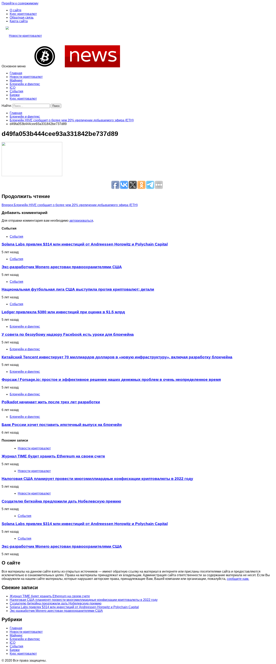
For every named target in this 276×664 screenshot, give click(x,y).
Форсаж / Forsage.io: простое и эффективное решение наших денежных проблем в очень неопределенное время (111, 379)
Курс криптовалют (23, 14)
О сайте (15, 10)
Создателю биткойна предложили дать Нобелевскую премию (61, 501)
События (16, 91)
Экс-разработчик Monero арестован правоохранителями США (62, 267)
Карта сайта (19, 21)
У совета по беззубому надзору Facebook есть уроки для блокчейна (68, 334)
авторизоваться (81, 220)
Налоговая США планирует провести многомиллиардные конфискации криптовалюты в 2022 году (97, 479)
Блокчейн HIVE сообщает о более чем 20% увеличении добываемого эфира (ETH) (70, 205)
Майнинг (16, 80)
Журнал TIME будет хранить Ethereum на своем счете (53, 456)
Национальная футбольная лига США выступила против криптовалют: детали (78, 289)
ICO (12, 87)
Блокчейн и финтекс (25, 84)
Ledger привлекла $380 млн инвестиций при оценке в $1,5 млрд (63, 312)
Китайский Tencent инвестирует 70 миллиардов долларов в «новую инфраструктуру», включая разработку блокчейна (117, 357)
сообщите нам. (238, 578)
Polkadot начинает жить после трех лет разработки (51, 402)
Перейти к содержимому (20, 3)
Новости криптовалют (26, 76)
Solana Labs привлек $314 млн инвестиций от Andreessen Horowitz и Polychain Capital (85, 244)
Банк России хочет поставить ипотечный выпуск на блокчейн (62, 425)
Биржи (15, 95)
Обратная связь (22, 17)
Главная (16, 73)
